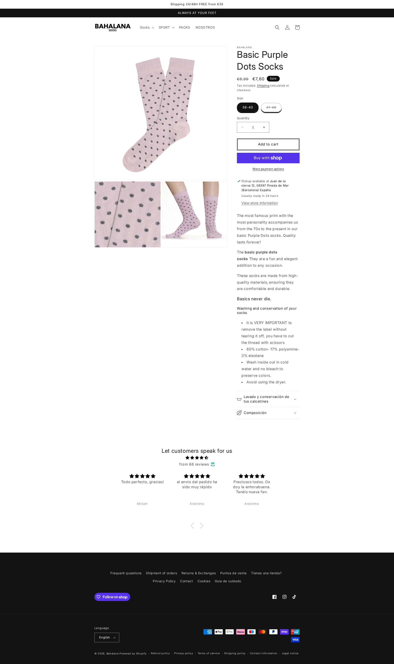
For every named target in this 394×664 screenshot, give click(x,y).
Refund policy (160, 653)
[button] (146, 27)
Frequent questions (126, 573)
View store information (259, 203)
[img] (197, 457)
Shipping (263, 85)
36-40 (247, 107)
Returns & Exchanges (198, 573)
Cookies (203, 581)
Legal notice (290, 653)
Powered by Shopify (133, 653)
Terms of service (209, 653)
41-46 (274, 108)
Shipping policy (235, 653)
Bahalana (112, 653)
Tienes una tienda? (266, 573)
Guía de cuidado (228, 581)
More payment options (268, 169)
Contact (186, 581)
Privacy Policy (164, 581)
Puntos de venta (233, 573)
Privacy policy (183, 653)
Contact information (263, 653)
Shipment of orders (161, 573)
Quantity (243, 118)
